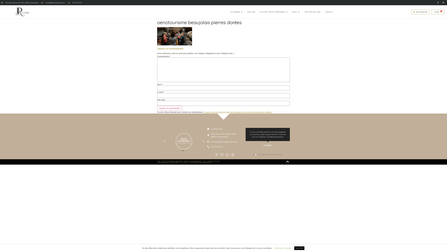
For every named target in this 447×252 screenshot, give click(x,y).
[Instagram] (443, 2)
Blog (294, 12)
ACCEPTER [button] (299, 248)
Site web (161, 100)
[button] (164, 141)
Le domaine (235, 12)
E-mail (160, 92)
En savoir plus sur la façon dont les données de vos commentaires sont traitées (237, 112)
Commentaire (164, 56)
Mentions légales (213, 161)
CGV (204, 161)
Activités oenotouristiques (272, 12)
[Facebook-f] (438, 2)
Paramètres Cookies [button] (282, 248)
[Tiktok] (233, 155)
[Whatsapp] (227, 155)
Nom (160, 84)
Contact (329, 12)
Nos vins (251, 12)
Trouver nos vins (312, 12)
